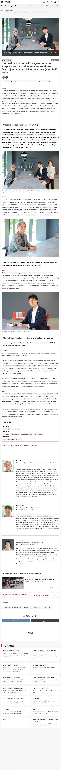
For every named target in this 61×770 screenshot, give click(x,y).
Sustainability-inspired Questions (12, 439)
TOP (2, 10)
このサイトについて (32, 6)
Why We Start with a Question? (11, 429)
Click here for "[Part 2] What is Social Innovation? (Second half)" (20, 445)
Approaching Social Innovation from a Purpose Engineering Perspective (23, 434)
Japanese (54, 60)
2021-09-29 (5, 72)
